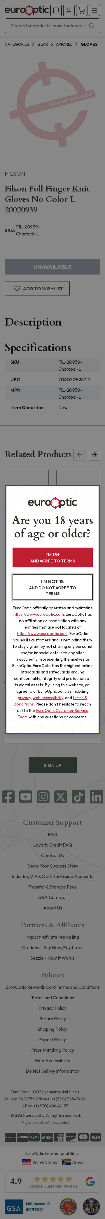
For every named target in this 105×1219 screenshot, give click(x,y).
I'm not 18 (52, 587)
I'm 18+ (52, 558)
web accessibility (48, 697)
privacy (24, 697)
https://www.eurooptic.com (38, 614)
